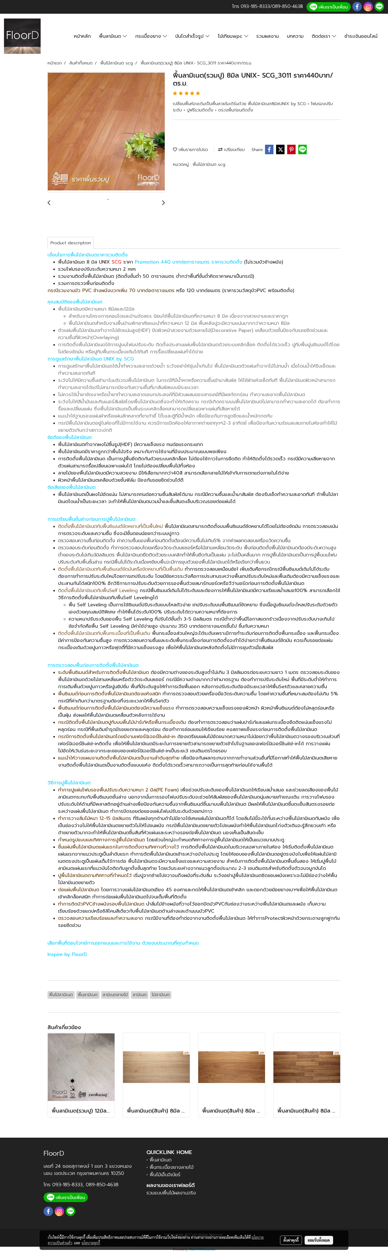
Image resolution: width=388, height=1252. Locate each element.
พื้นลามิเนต (111, 36)
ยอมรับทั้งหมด (319, 1240)
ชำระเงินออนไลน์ (360, 36)
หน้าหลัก (82, 36)
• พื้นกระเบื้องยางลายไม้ (169, 1167)
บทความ (295, 36)
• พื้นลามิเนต (159, 1160)
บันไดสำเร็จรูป (190, 36)
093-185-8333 (255, 6)
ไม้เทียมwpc (231, 36)
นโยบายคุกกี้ (91, 1242)
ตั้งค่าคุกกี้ (291, 1240)
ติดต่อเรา (322, 36)
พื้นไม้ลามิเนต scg (209, 164)
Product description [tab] (70, 243)
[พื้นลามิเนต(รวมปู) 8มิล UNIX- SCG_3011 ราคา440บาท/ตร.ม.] (106, 132)
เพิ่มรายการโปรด (192, 150)
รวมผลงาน (267, 36)
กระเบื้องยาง (149, 36)
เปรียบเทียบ (234, 150)
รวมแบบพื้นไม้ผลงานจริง (171, 1193)
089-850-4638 (102, 1184)
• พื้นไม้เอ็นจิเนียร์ (163, 1174)
